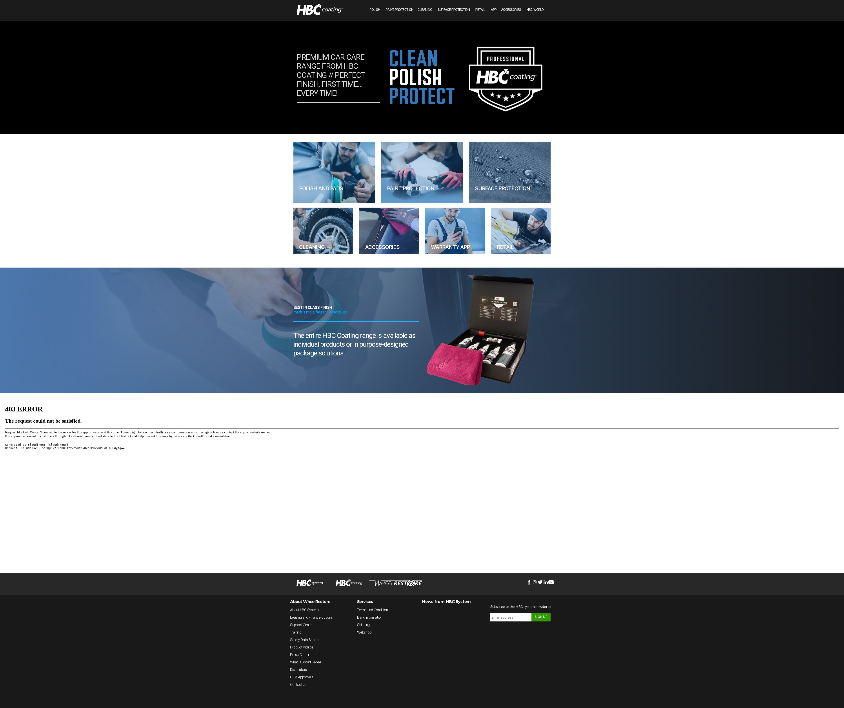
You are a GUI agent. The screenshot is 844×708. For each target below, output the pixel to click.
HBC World (535, 10)
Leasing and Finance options (311, 617)
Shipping (363, 625)
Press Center (299, 655)
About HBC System (304, 610)
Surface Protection (454, 10)
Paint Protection (399, 10)
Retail (480, 10)
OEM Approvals (301, 677)
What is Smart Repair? (306, 662)
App (494, 10)
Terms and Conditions (373, 610)
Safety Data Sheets (304, 640)
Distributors (298, 670)
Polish (375, 10)
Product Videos (301, 647)
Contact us (298, 685)
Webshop (364, 632)
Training (295, 632)
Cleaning (425, 10)
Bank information (369, 617)
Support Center (301, 625)
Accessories (511, 10)
